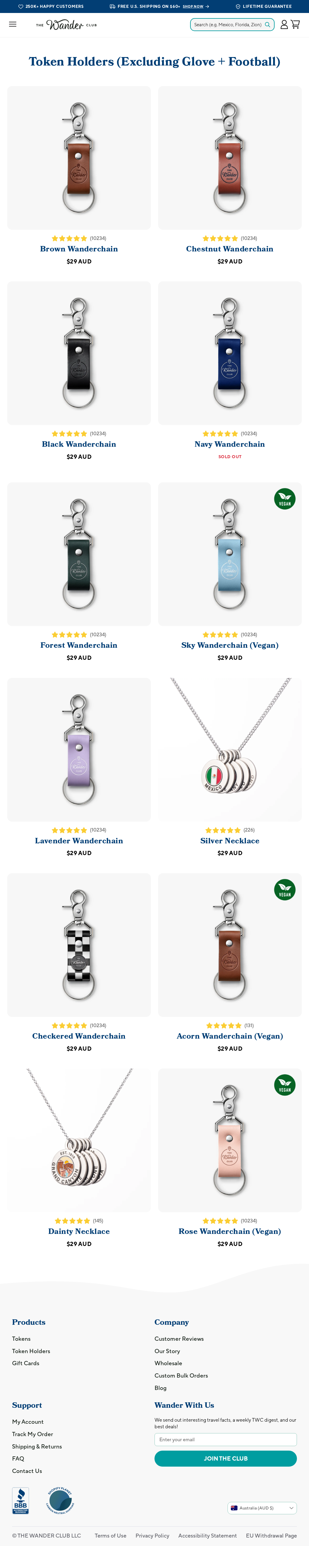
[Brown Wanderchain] (79, 158)
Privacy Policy (152, 1535)
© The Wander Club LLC (46, 1535)
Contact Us (27, 1471)
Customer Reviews (179, 1338)
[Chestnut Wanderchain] (230, 158)
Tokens (21, 1338)
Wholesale (168, 1363)
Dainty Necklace (79, 1231)
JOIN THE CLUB (226, 1458)
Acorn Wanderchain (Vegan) (230, 1036)
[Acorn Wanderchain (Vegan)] (230, 945)
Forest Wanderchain (78, 645)
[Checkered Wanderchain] (79, 945)
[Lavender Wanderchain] (79, 750)
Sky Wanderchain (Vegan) (230, 645)
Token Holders (31, 1351)
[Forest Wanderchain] (79, 554)
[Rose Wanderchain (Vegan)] (230, 1140)
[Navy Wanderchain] (230, 353)
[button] (284, 25)
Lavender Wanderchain (79, 840)
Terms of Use (110, 1535)
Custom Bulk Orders (181, 1375)
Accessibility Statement (207, 1535)
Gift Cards (25, 1363)
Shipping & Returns (37, 1446)
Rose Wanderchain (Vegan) (230, 1231)
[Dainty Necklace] (79, 1140)
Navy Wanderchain (230, 444)
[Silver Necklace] (230, 750)
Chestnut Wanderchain (229, 249)
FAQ (18, 1458)
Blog (160, 1388)
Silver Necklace (230, 840)
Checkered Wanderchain (79, 1036)
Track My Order (32, 1434)
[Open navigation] (12, 24)
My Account (28, 1421)
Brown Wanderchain (79, 249)
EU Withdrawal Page (271, 1535)
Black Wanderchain (79, 444)
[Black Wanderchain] (79, 353)
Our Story (167, 1351)
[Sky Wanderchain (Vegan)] (230, 554)
